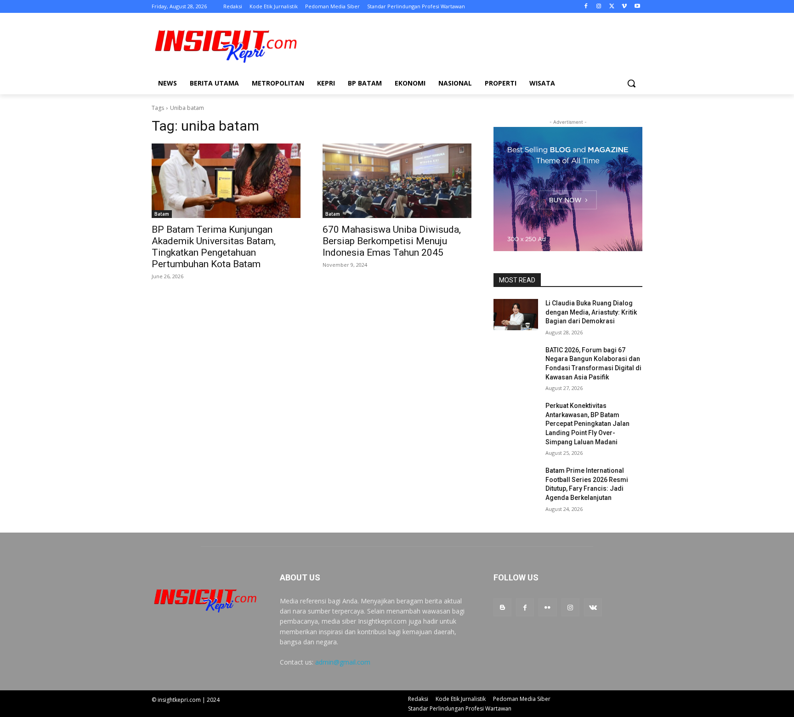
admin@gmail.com (342, 662)
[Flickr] (547, 607)
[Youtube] (637, 6)
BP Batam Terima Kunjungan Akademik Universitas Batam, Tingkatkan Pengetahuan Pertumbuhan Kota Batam (214, 247)
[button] (631, 83)
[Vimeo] (624, 6)
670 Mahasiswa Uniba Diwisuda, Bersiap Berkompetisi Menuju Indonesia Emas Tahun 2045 (392, 241)
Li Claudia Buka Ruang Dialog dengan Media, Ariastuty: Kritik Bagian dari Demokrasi (591, 312)
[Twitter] (612, 6)
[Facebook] (586, 6)
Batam (161, 214)
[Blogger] (502, 607)
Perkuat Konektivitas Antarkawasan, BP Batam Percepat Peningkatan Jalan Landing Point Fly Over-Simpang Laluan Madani (587, 423)
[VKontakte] (593, 607)
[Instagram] (599, 6)
